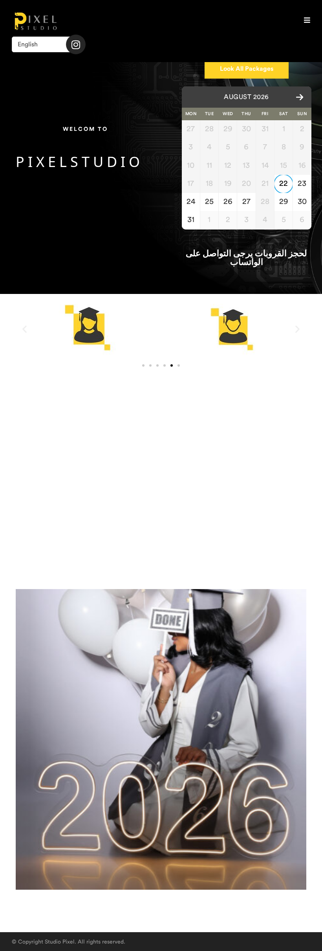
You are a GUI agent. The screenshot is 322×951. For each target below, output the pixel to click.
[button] (24, 329)
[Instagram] (76, 44)
